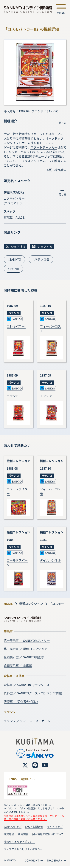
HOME (8, 603)
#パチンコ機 (41, 259)
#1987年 (13, 268)
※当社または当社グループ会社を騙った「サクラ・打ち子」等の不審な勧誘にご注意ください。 (34, 817)
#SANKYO (14, 259)
